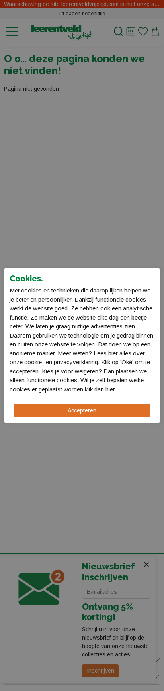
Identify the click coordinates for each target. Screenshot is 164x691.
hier (113, 353)
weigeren (86, 371)
